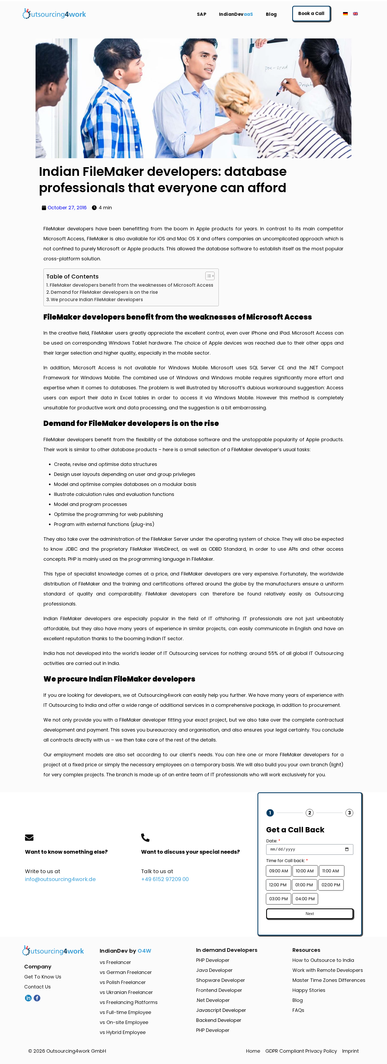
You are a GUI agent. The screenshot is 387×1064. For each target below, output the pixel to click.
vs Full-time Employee (125, 1012)
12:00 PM (278, 885)
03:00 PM (278, 899)
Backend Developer (218, 1020)
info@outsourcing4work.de (60, 879)
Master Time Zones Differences (328, 980)
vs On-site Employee (124, 1022)
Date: (273, 841)
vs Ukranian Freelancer (126, 992)
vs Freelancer (115, 962)
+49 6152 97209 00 (165, 879)
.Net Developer (213, 1000)
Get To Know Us (42, 976)
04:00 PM (305, 899)
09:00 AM (278, 871)
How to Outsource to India (323, 960)
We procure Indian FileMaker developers (97, 299)
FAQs (298, 1010)
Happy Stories (308, 990)
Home (253, 1051)
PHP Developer (213, 960)
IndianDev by (125, 950)
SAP (201, 14)
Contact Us (37, 986)
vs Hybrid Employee (123, 1032)
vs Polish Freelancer (123, 982)
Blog (271, 14)
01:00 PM (304, 885)
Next (310, 913)
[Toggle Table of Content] (207, 275)
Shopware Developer (220, 980)
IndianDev (236, 14)
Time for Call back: (287, 861)
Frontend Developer (219, 990)
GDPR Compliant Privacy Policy (301, 1051)
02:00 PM (331, 885)
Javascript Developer (221, 1010)
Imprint (350, 1051)
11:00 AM (331, 871)
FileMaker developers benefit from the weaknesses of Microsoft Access (131, 285)
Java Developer (214, 970)
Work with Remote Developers (327, 970)
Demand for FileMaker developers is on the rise (104, 292)
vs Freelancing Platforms (129, 1002)
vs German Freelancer (126, 972)
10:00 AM (305, 871)
